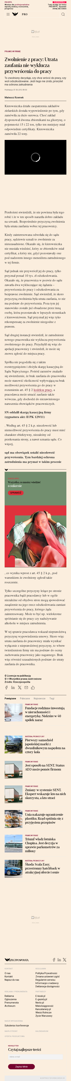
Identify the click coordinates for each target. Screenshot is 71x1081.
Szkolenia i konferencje (17, 1025)
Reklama (9, 996)
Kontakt (9, 976)
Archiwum (10, 1006)
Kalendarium (42, 1031)
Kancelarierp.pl (43, 1009)
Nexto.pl (40, 1002)
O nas (8, 973)
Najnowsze (39, 698)
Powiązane (10, 698)
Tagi (51, 698)
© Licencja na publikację (18, 675)
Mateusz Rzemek (14, 97)
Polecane (25, 698)
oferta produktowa (15, 1036)
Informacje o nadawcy (47, 983)
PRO (25, 14)
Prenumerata (12, 1002)
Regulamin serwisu (45, 980)
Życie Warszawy (44, 1015)
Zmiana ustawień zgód (47, 976)
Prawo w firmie (13, 51)
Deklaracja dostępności (47, 986)
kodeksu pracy (43, 390)
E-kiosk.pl (40, 996)
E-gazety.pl (41, 999)
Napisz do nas (12, 980)
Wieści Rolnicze (44, 1012)
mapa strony (11, 1031)
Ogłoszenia (11, 999)
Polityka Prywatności (46, 973)
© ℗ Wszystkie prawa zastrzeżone (23, 679)
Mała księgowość (44, 1006)
